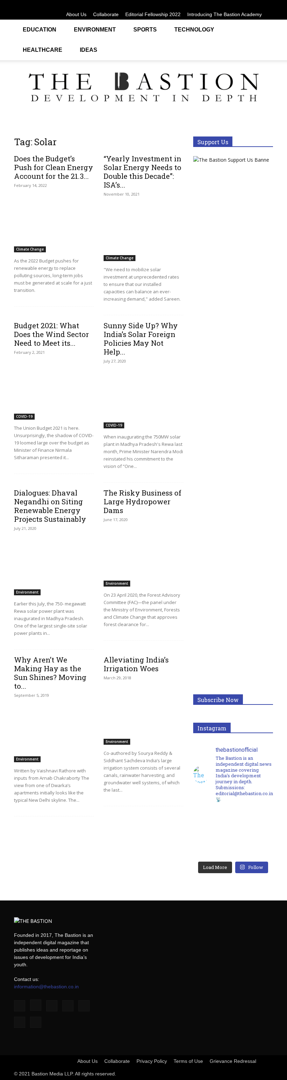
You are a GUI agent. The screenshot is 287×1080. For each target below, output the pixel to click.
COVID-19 (24, 416)
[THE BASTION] (143, 89)
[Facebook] (198, 5)
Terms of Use (188, 1061)
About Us (76, 14)
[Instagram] (210, 5)
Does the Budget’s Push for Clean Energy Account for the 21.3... (53, 167)
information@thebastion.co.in (46, 986)
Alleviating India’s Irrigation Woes (136, 664)
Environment (95, 30)
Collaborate (106, 14)
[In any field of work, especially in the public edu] (253, 822)
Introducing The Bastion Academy (224, 14)
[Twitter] (256, 5)
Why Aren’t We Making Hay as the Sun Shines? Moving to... (50, 673)
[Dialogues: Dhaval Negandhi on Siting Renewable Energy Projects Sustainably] (54, 566)
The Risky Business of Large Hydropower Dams (142, 501)
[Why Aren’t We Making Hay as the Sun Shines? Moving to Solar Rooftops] (54, 733)
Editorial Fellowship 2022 (153, 14)
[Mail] (233, 5)
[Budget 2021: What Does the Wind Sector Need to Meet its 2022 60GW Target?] (54, 390)
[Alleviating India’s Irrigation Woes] (143, 716)
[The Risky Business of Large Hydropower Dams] (143, 558)
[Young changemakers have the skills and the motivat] (213, 844)
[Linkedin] (221, 5)
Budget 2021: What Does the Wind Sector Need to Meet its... (51, 334)
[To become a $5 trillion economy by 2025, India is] (253, 844)
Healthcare (42, 50)
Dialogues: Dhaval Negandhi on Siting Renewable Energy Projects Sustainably (50, 506)
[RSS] (244, 5)
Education (39, 30)
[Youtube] (267, 5)
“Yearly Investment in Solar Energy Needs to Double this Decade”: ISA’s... (142, 172)
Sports (145, 30)
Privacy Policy (151, 1061)
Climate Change (30, 249)
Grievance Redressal (233, 1061)
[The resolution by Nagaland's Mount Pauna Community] (213, 822)
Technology (194, 30)
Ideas (88, 50)
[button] (264, 29)
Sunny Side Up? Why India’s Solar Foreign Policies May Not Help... (141, 339)
